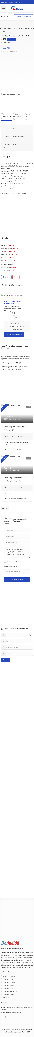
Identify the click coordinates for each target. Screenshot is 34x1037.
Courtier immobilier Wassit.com (16, 450)
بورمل (9, 32)
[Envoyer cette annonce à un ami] (7, 508)
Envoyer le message (17, 579)
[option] (17, 102)
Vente (21, 28)
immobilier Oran (8, 988)
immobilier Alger (8, 979)
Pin (16, 277)
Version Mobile (7, 997)
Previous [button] (6, 105)
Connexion (4, 16)
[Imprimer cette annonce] (3, 508)
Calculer (5, 660)
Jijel (15, 28)
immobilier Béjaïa (8, 985)
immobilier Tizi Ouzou (10, 991)
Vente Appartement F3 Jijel (12, 363)
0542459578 (19, 324)
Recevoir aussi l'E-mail (14, 562)
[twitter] (5, 1017)
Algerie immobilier (7, 952)
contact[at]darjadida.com (14, 1012)
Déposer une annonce (23, 16)
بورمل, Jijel (6, 42)
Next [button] (27, 105)
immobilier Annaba (9, 982)
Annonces (7, 28)
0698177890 (20, 326)
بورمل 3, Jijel (10, 430)
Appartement (29, 28)
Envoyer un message (16, 329)
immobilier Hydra (8, 994)
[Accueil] (0, 28)
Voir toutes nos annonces (14, 334)
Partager (7, 277)
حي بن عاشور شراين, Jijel (13, 481)
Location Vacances (9, 976)
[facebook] (2, 1017)
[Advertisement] (17, 71)
